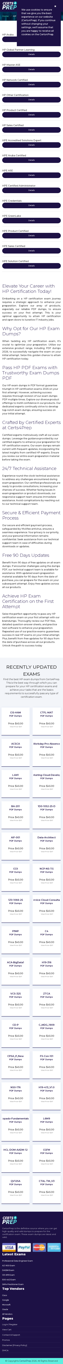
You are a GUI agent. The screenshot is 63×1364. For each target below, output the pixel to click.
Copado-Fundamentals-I (15, 1118)
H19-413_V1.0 (47, 1087)
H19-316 (46, 962)
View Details (15, 720)
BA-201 (15, 806)
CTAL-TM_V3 (47, 1181)
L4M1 (15, 775)
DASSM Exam (8, 1270)
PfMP (15, 931)
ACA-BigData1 (15, 962)
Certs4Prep (25, 1361)
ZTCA (46, 993)
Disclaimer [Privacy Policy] (14, 1345)
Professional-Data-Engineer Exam (17, 1261)
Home (5, 16)
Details (31, 54)
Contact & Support (11, 1335)
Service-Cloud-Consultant (46, 900)
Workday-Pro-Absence (47, 743)
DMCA (5, 1350)
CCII (15, 868)
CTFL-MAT (46, 712)
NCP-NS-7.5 (47, 868)
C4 (46, 931)
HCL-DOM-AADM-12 (16, 1149)
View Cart (6, 1329)
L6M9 (46, 1118)
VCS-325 (15, 993)
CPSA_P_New (15, 1056)
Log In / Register (9, 1324)
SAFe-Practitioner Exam (13, 1284)
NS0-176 (16, 1087)
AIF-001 (15, 837)
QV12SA (15, 1181)
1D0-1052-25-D (46, 806)
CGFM (46, 1149)
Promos (6, 1340)
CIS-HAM (15, 712)
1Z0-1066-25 (15, 900)
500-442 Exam (9, 1280)
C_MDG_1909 (47, 1025)
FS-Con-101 (46, 1056)
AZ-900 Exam (8, 1265)
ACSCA (15, 743)
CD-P (15, 1025)
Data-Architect (47, 837)
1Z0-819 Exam (8, 1275)
